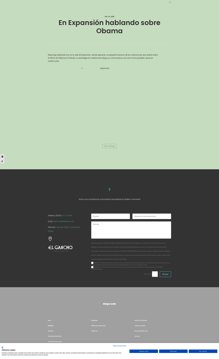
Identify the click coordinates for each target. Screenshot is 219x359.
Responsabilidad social (141, 331)
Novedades (94, 320)
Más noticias (109, 146)
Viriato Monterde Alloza (54, 336)
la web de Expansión (82, 55)
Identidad (50, 325)
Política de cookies (140, 325)
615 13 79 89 (66, 215)
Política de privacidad (141, 320)
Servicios (50, 331)
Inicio (49, 320)
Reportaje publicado (57, 55)
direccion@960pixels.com (63, 221)
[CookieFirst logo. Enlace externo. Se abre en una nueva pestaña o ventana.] (2, 348)
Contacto (137, 336)
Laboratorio (94, 331)
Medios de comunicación (98, 325)
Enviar (165, 274)
